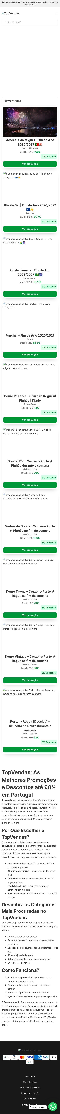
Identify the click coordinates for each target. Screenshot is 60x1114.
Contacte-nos (30, 1099)
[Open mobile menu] (56, 14)
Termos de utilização (30, 1093)
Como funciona (30, 1082)
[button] (30, 101)
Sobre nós (30, 1076)
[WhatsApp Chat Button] (52, 1106)
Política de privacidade (30, 1087)
